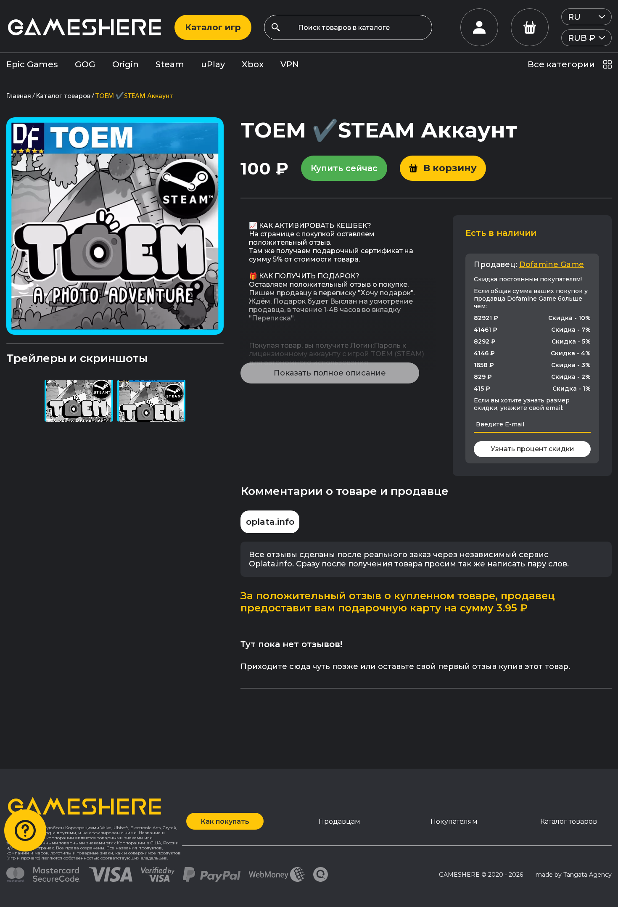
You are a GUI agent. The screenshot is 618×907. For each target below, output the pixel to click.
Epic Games (32, 64)
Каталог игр (213, 27)
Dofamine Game (551, 264)
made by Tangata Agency (574, 874)
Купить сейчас (344, 168)
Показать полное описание (330, 373)
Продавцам (339, 821)
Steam (170, 64)
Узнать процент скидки (532, 449)
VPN (289, 64)
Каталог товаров (568, 821)
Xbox (253, 64)
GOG (85, 64)
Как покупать (225, 821)
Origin (125, 64)
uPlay (213, 64)
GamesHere (84, 27)
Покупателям (454, 821)
